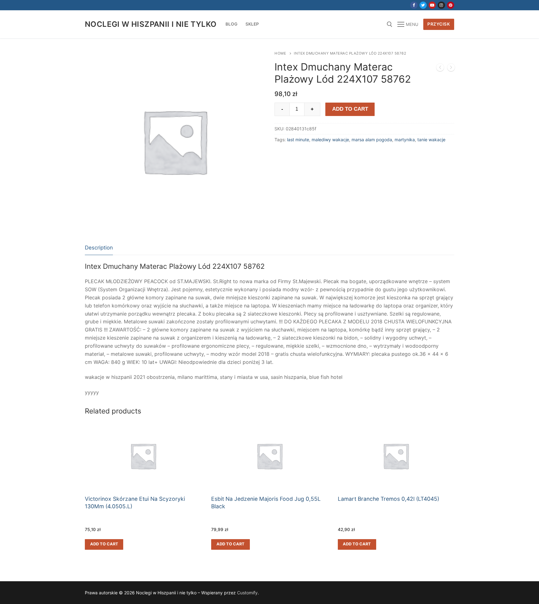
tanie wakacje (431, 139)
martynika (405, 139)
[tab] (99, 248)
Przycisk (438, 24)
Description (99, 247)
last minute (298, 139)
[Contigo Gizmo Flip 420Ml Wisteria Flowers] (440, 69)
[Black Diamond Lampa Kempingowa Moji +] (451, 69)
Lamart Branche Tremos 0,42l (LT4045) (388, 498)
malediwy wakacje (330, 139)
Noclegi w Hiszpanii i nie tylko (150, 24)
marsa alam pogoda (372, 139)
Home (280, 53)
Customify (247, 592)
